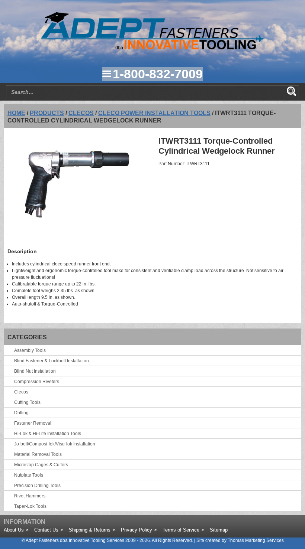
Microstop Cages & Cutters (41, 464)
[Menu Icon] (106, 73)
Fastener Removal (32, 423)
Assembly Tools (30, 350)
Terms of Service (181, 530)
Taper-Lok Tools (30, 506)
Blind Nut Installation (35, 371)
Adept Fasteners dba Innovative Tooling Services (75, 540)
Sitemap (219, 530)
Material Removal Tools (38, 454)
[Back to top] (279, 523)
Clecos (81, 113)
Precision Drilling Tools (37, 485)
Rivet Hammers (29, 496)
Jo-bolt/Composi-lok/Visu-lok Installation (54, 444)
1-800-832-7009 (158, 74)
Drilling (21, 412)
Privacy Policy (136, 530)
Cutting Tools (27, 402)
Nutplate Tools (28, 475)
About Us (14, 530)
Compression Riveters (36, 381)
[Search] (291, 91)
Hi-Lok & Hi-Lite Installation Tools (47, 433)
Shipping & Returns (89, 530)
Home (16, 113)
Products (47, 113)
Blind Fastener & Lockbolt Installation (51, 360)
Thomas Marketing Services (256, 540)
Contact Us (46, 530)
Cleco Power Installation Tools (154, 113)
